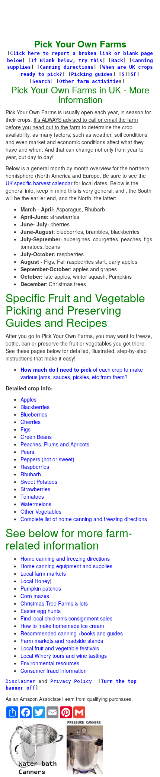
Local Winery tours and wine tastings (63, 655)
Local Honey (35, 581)
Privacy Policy (71, 681)
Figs (25, 429)
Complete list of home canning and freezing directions (83, 519)
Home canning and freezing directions (65, 558)
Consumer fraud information (53, 670)
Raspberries (34, 466)
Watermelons (35, 504)
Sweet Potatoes (38, 481)
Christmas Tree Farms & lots (54, 603)
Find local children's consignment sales (66, 618)
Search (41, 81)
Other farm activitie (89, 81)
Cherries (30, 421)
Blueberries (33, 414)
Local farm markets (43, 573)
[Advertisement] (65, 18)
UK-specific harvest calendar (39, 183)
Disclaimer (20, 681)
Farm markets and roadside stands (61, 640)
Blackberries (34, 407)
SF (134, 74)
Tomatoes (32, 496)
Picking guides (92, 74)
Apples (28, 399)
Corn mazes (34, 596)
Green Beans (36, 436)
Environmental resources (49, 663)
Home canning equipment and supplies (66, 566)
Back (117, 60)
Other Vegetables (40, 511)
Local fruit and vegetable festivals (59, 648)
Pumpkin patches (40, 588)
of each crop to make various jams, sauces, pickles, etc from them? (81, 373)
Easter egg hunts (40, 611)
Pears (27, 451)
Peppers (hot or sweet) (47, 459)
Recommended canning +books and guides (71, 633)
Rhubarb (30, 474)
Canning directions (66, 67)
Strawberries (35, 489)
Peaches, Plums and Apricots (54, 444)
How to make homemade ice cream (62, 625)
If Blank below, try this (66, 60)
